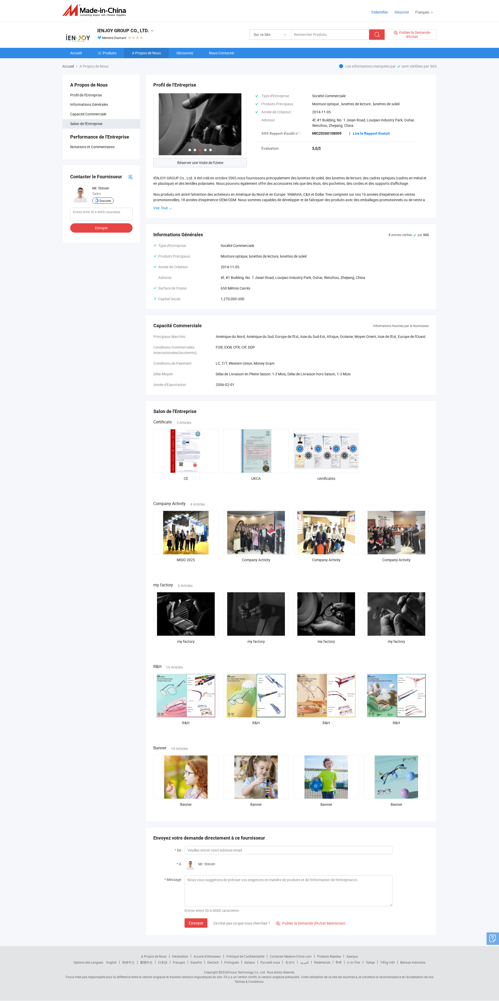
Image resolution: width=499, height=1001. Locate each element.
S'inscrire (402, 12)
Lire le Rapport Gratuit (371, 133)
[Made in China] (95, 10)
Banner (186, 804)
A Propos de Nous (146, 52)
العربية (304, 962)
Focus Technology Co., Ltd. (247, 972)
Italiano (249, 962)
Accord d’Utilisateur (207, 956)
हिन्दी (339, 962)
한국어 (290, 962)
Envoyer (101, 227)
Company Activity (256, 559)
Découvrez (184, 52)
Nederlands (322, 962)
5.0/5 (316, 148)
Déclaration (180, 956)
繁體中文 (146, 962)
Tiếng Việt (387, 962)
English (111, 962)
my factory (186, 641)
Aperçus (352, 956)
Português (231, 962)
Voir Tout (161, 207)
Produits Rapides (329, 956)
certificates (326, 478)
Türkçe (370, 962)
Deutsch (213, 962)
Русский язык (270, 962)
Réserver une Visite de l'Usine (200, 162)
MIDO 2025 (186, 559)
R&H (185, 722)
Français (179, 962)
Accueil (76, 52)
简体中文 (128, 962)
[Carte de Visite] (130, 176)
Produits (109, 52)
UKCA (256, 478)
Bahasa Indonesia (412, 962)
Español (196, 962)
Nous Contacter (221, 52)
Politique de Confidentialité (245, 956)
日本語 (162, 962)
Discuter (105, 201)
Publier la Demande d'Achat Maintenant (310, 923)
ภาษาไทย (353, 962)
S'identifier (379, 12)
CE (186, 478)
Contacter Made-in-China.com (291, 956)
